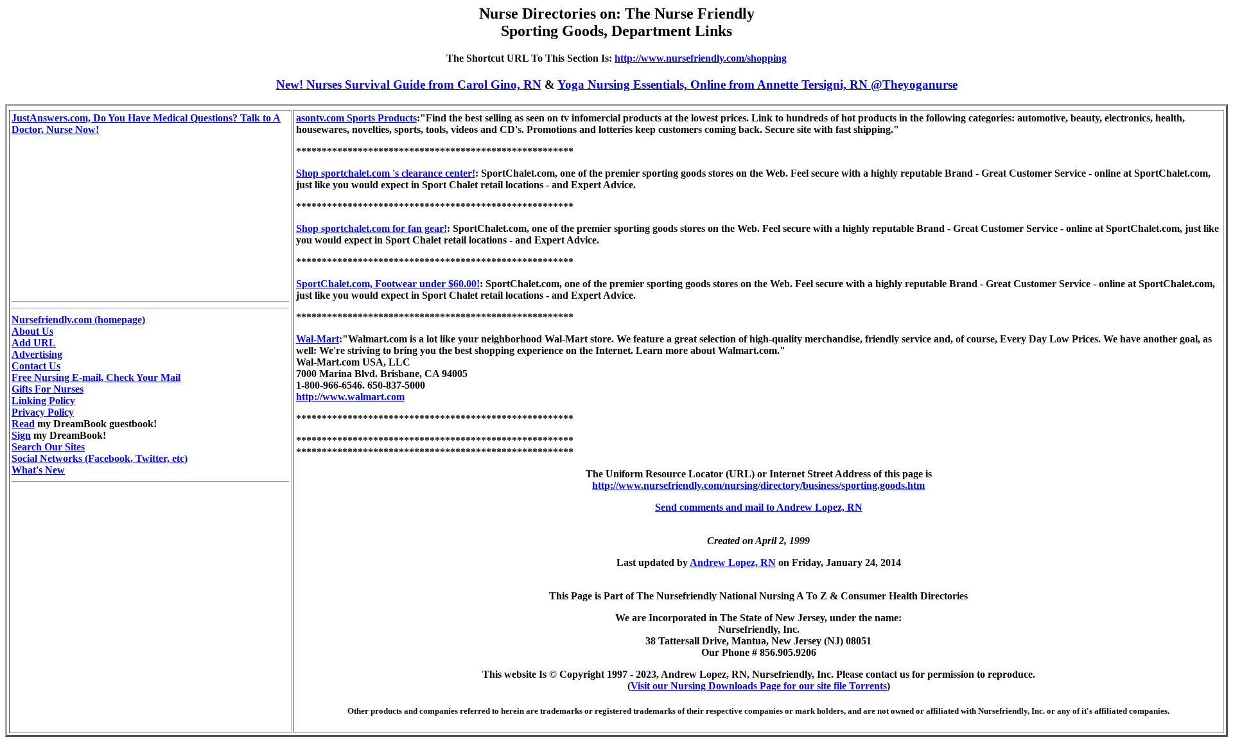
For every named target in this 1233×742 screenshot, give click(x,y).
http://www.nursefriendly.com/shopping (701, 58)
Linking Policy (43, 400)
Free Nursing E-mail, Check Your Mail (96, 377)
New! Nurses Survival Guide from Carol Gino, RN (408, 84)
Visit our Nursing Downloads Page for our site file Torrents (759, 685)
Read (23, 423)
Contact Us (36, 365)
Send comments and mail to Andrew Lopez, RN (758, 507)
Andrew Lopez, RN (733, 562)
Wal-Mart (317, 338)
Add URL (34, 342)
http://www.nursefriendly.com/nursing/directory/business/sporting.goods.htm (758, 485)
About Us (32, 331)
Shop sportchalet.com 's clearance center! (385, 173)
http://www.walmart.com (350, 396)
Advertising (37, 354)
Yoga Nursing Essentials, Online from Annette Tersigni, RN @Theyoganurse (757, 84)
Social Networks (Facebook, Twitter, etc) (100, 458)
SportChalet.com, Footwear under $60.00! (388, 283)
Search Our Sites (48, 446)
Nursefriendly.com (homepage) (78, 319)
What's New (38, 469)
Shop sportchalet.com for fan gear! (371, 228)
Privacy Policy (43, 412)
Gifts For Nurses (47, 389)
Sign (21, 435)
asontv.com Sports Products (356, 117)
